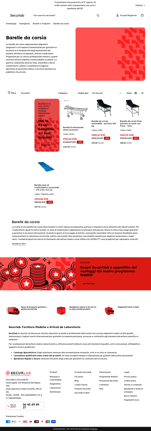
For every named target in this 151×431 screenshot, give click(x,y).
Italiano (139, 5)
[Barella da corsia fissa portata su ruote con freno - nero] (132, 108)
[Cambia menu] (7, 15)
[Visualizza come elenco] (142, 93)
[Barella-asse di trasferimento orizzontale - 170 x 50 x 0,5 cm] (46, 169)
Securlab (17, 15)
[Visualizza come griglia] (135, 93)
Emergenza (24, 23)
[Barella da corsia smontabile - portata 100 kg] (104, 108)
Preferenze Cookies (15, 416)
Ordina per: (83, 93)
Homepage (11, 23)
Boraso (94, 429)
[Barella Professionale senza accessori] (75, 111)
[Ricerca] (98, 15)
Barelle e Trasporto (41, 23)
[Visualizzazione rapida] (84, 104)
